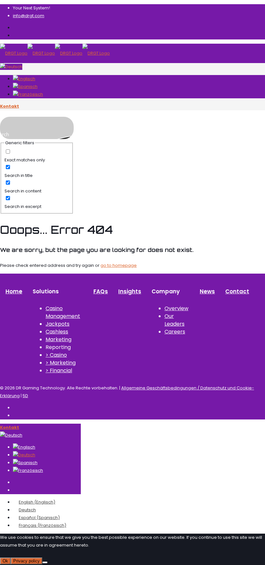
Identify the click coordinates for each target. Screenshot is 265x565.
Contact (237, 291)
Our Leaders (174, 320)
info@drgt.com (28, 16)
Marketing (58, 339)
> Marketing (61, 362)
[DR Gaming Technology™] (55, 53)
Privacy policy (26, 561)
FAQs (100, 291)
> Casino (56, 355)
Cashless (57, 331)
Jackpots (57, 324)
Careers (174, 331)
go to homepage (119, 265)
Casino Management (63, 312)
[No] (45, 562)
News (207, 291)
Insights (129, 291)
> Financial (59, 370)
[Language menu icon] (11, 67)
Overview (176, 308)
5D (25, 396)
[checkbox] (37, 156)
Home (13, 291)
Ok (5, 561)
